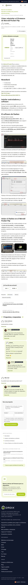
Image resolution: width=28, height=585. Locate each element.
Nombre (6, 412)
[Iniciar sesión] (25, 5)
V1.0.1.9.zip (12, 351)
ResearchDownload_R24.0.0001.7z (10, 95)
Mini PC (3, 527)
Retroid (16, 294)
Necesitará (6, 435)
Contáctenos (4, 569)
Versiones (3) (7, 58)
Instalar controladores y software (11, 438)
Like (6, 288)
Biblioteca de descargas (7, 540)
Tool (2, 551)
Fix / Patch (3, 554)
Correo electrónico (19, 412)
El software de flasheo (9, 440)
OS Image (3, 549)
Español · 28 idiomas (21, 582)
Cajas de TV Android (6, 531)
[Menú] (3, 5)
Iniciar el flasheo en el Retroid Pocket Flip (13, 443)
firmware (10, 294)
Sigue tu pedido (5, 567)
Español (25, 1)
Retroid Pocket (8, 64)
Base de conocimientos (6, 9)
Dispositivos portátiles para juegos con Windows (13, 522)
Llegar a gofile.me (19, 47)
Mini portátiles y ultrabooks (8, 529)
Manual (3, 556)
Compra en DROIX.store (7, 562)
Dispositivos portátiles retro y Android (9, 11)
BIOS (2, 544)
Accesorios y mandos (6, 534)
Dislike (14, 288)
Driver (2, 547)
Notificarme (21, 494)
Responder (3, 326)
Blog (2, 564)
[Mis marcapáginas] (21, 5)
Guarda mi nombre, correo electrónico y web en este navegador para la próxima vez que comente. (13, 420)
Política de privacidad (6, 571)
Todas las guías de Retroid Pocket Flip (14, 465)
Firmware (3, 542)
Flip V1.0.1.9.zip (5, 93)
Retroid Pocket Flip (5, 13)
